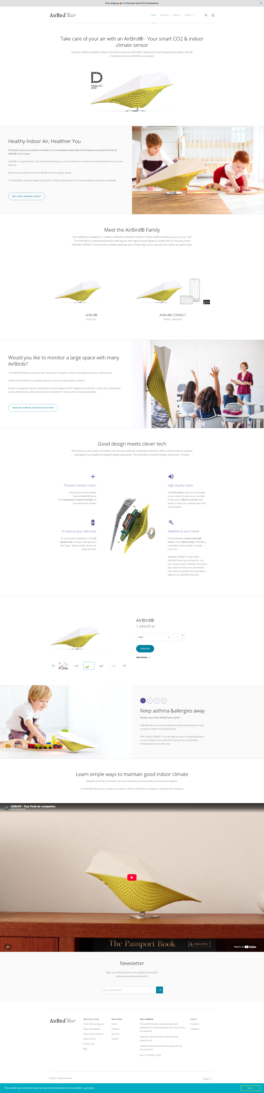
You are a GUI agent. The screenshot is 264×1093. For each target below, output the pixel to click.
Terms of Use (88, 1044)
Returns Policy (89, 1039)
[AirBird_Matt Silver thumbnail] (101, 665)
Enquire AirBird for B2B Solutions (33, 408)
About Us (177, 15)
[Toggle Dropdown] (169, 15)
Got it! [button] (250, 1088)
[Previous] (54, 666)
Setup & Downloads (91, 1029)
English (206, 1079)
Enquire (145, 648)
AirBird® (145, 620)
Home (153, 15)
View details (142, 657)
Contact (188, 15)
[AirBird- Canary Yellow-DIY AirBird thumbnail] (88, 665)
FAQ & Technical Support (93, 1024)
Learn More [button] (88, 1088)
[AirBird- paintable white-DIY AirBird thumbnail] (114, 665)
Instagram (194, 1029)
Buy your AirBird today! (27, 196)
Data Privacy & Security (93, 1034)
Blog (85, 1049)
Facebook (194, 1024)
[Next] (124, 666)
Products (164, 15)
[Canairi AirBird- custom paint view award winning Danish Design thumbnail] (63, 666)
